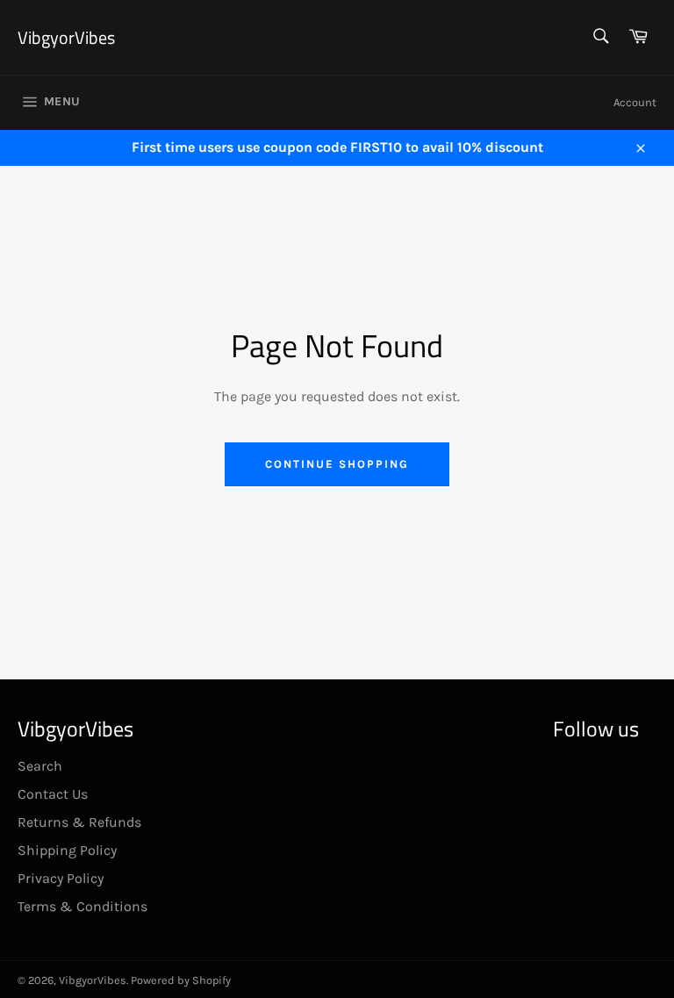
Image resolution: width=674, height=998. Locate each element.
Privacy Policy (61, 878)
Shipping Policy (67, 850)
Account (634, 102)
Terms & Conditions (82, 906)
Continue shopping (336, 463)
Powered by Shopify (181, 980)
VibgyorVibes (66, 37)
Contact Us (53, 794)
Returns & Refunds (79, 822)
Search (40, 765)
